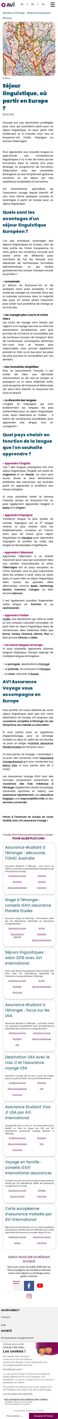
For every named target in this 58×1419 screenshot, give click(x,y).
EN (32, 4)
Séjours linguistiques (17, 887)
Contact (5, 1317)
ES (43, 4)
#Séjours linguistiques (39, 12)
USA (17, 1045)
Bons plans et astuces (17, 935)
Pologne (45, 669)
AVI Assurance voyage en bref (17, 1337)
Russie (35, 674)
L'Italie (6, 619)
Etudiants (17, 881)
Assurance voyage (17, 876)
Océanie (42, 881)
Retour (8, 78)
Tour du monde (17, 1196)
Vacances (41, 887)
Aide (3, 1325)
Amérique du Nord (17, 1033)
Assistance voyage (17, 1237)
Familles (42, 1190)
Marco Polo (10, 765)
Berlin (34, 586)
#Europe (7, 18)
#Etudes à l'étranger (14, 12)
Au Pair (42, 928)
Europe (17, 1243)
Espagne (27, 537)
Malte (6, 507)
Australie (42, 876)
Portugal (44, 664)
